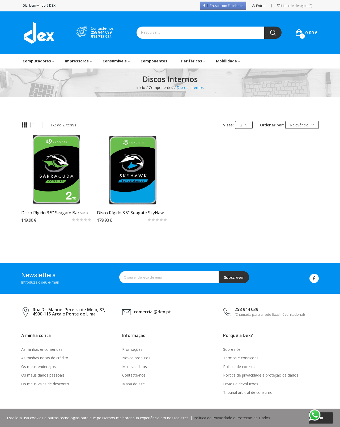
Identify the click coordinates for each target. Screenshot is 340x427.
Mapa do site (133, 383)
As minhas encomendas (41, 349)
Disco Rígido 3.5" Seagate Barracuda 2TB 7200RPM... (56, 213)
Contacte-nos (134, 375)
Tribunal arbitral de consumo (248, 392)
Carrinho (56, 195)
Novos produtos (136, 357)
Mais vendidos (134, 366)
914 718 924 (101, 37)
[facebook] (314, 278)
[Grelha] (24, 125)
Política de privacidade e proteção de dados (260, 375)
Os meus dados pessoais (43, 375)
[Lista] (32, 125)
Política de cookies (239, 366)
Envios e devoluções (240, 383)
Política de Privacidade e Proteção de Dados (232, 417)
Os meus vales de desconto (45, 383)
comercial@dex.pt (152, 312)
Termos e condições (240, 357)
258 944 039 (101, 32)
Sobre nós (232, 349)
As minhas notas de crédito (44, 357)
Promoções (132, 349)
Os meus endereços (38, 366)
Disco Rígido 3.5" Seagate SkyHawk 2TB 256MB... (132, 213)
